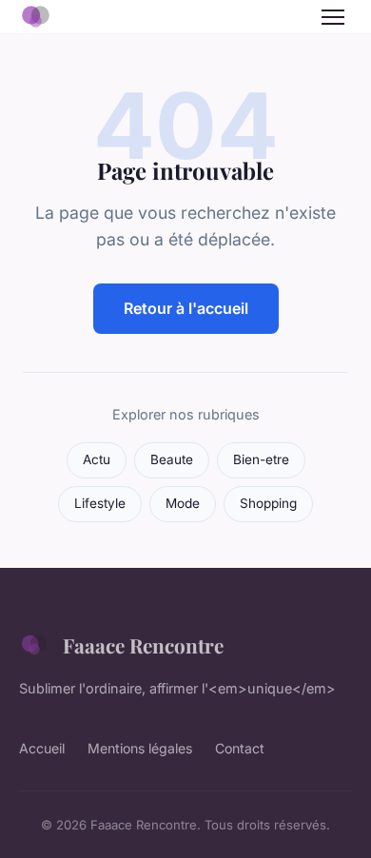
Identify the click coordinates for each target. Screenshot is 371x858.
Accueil (42, 748)
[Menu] (333, 17)
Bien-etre (261, 459)
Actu (96, 459)
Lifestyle (100, 503)
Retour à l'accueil (186, 308)
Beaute (171, 459)
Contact (239, 748)
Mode (183, 503)
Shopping (268, 503)
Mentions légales (140, 748)
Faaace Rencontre (143, 645)
